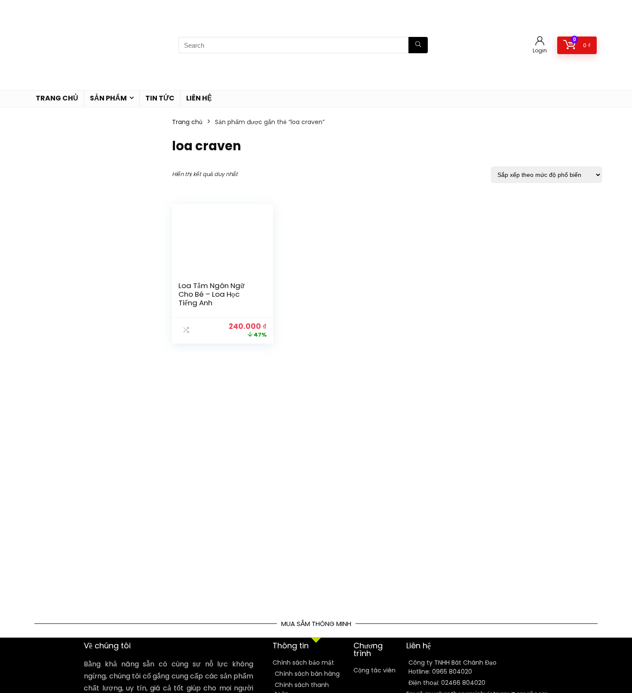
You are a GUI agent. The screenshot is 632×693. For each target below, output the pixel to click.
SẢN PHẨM (108, 98)
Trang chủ (187, 122)
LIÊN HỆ (199, 98)
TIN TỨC (160, 98)
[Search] (418, 45)
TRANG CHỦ (57, 98)
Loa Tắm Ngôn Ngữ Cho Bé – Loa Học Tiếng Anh (211, 294)
